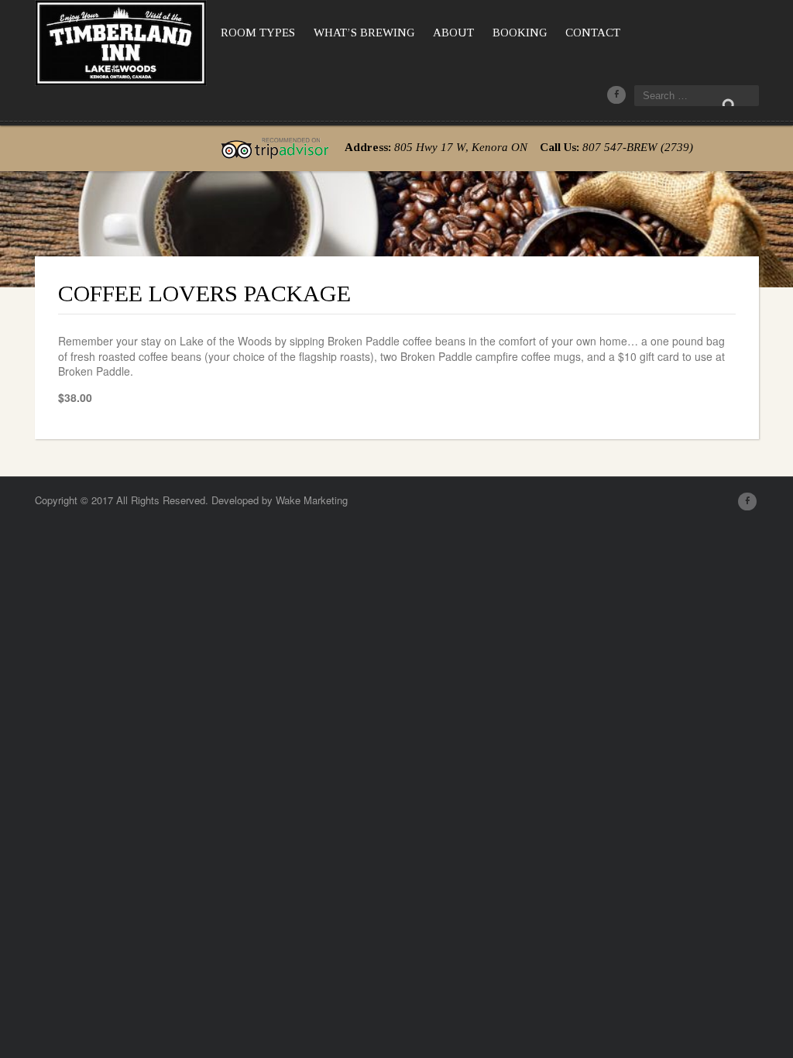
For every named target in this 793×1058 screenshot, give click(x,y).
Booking (520, 32)
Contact (592, 32)
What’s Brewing (364, 32)
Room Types (258, 32)
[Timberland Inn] (121, 39)
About (453, 32)
